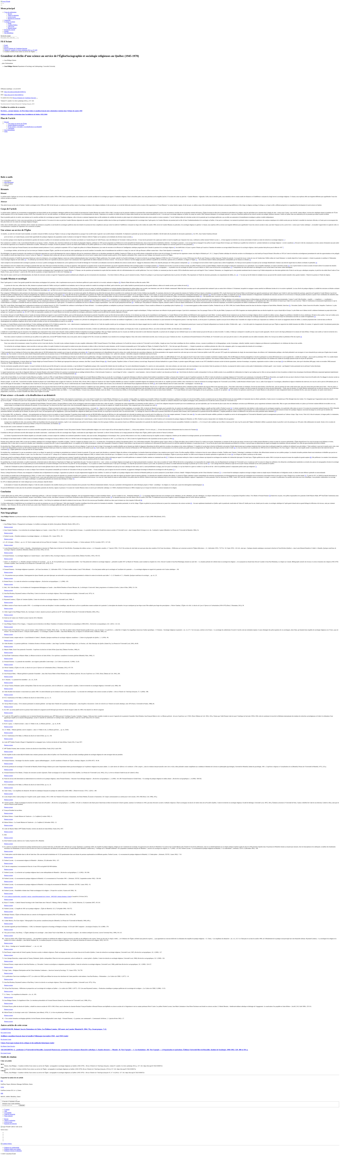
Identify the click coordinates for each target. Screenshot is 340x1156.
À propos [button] (7, 21)
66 (232, 454)
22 (48, 290)
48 (201, 383)
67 (167, 457)
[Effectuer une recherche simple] (1, 3)
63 (94, 448)
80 (141, 500)
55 (275, 411)
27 (107, 299)
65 (8, 449)
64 (234, 448)
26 (239, 296)
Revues (10, 14)
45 (75, 373)
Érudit (9, 23)
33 (315, 316)
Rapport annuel (12, 28)
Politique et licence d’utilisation (13, 1150)
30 (182, 305)
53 (231, 408)
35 (190, 329)
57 (87, 416)
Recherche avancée (9, 29)
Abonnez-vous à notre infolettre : (11, 1103)
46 (270, 378)
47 (154, 383)
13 (188, 262)
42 (30, 363)
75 (73, 479)
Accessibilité (7, 1112)
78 (269, 495)
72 (173, 469)
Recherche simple (6, 36)
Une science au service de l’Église (17, 123)
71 (256, 466)
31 (289, 305)
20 (119, 282)
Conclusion (11, 128)
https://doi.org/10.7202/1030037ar (13, 95)
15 (158, 265)
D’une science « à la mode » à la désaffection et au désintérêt (25, 127)
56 (193, 414)
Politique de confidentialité (11, 1147)
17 (231, 267)
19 (237, 275)
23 (63, 294)
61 (220, 435)
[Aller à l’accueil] (5, 1)
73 (220, 472)
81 (191, 503)
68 (310, 457)
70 (208, 463)
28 (90, 301)
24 (209, 294)
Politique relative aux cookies (12, 1149)
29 (132, 302)
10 (25, 259)
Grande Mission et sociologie (16, 125)
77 (140, 495)
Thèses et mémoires (13, 15)
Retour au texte (8, 527)
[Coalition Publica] (6, 1143)
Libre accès (11, 26)
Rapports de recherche (14, 18)
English (6, 31)
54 (152, 409)
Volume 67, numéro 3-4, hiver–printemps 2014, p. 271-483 (20, 50)
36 (301, 337)
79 (111, 497)
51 (156, 405)
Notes (6, 131)
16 (289, 265)
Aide (5, 1111)
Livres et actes (12, 17)
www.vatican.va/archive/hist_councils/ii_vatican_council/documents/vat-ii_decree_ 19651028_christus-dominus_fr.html (37, 896)
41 (282, 361)
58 (168, 416)
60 (197, 429)
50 (129, 400)
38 (86, 352)
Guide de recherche (9, 1114)
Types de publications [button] (10, 12)
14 (316, 262)
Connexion (7, 20)
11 (196, 259)
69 (110, 459)
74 (305, 475)
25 (201, 296)
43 (195, 369)
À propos (12, 21)
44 (177, 372)
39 (7, 354)
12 (250, 259)
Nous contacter (8, 1116)
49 (229, 390)
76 (203, 485)
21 (188, 285)
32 (23, 312)
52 (97, 408)
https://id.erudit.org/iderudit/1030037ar (15, 92)
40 (105, 361)
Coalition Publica (12, 25)
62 (173, 438)
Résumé (6, 122)
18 (70, 272)
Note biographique (9, 130)
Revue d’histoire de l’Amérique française (15, 48)
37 (228, 349)
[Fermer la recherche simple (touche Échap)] (3, 3)
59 (59, 423)
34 (72, 321)
